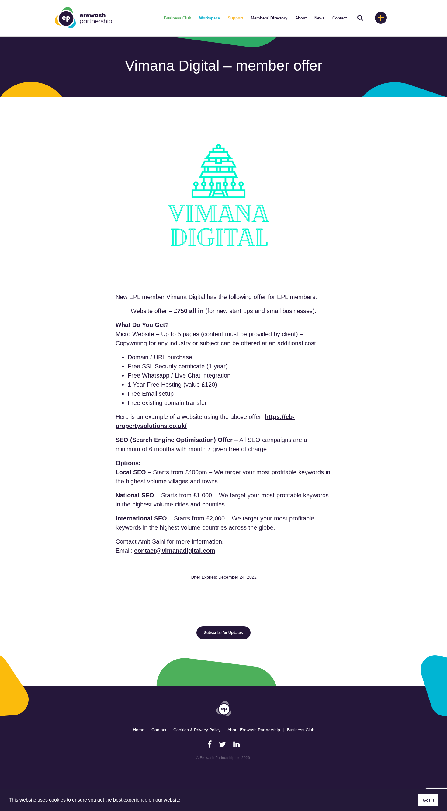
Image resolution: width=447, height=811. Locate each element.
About (301, 18)
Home (138, 729)
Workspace (209, 18)
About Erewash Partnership (253, 729)
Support (235, 18)
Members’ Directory (269, 18)
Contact (339, 18)
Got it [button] (428, 800)
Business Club (177, 18)
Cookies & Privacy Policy (196, 729)
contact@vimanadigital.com (174, 550)
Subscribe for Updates (223, 633)
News (319, 18)
